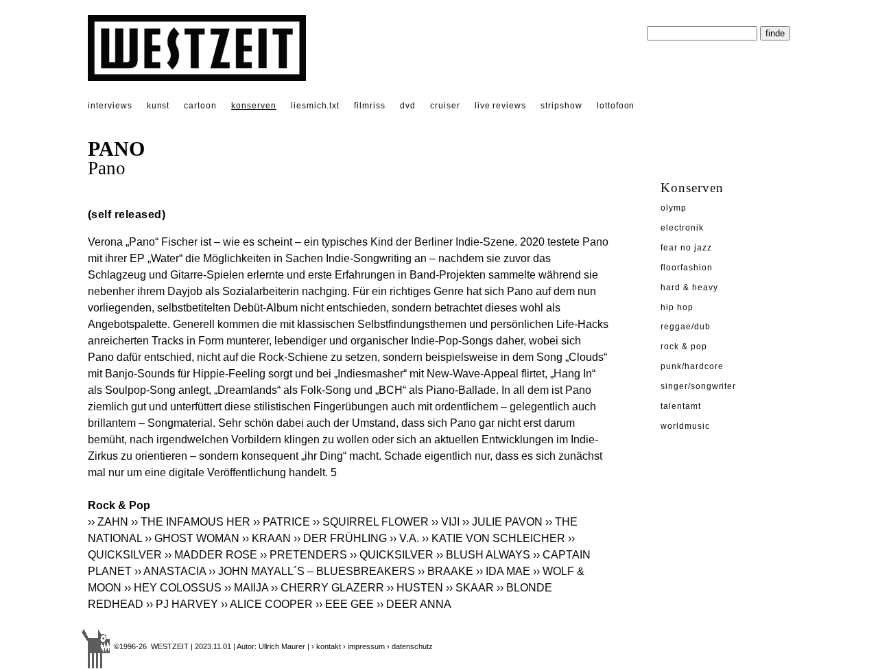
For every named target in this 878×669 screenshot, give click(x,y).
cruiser (445, 105)
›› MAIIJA (246, 588)
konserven (253, 105)
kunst (158, 105)
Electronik (682, 228)
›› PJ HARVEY (182, 604)
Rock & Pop (684, 346)
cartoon (200, 105)
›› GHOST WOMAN (192, 538)
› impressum (364, 646)
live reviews (501, 105)
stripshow (561, 105)
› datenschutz (410, 646)
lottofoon (616, 105)
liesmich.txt (315, 105)
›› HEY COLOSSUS (173, 588)
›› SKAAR (470, 588)
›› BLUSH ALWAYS (483, 555)
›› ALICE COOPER (267, 604)
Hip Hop (677, 307)
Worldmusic (685, 426)
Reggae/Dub (686, 326)
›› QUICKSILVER (392, 555)
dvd (408, 105)
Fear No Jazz (686, 248)
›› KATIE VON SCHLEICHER (493, 538)
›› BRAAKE (445, 571)
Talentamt (681, 406)
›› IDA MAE (503, 571)
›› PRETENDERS (305, 555)
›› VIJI (445, 522)
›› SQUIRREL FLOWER (371, 522)
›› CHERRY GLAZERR (327, 588)
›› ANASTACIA (170, 571)
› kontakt (326, 646)
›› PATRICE (281, 522)
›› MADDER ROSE (211, 555)
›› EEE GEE (345, 604)
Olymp (674, 208)
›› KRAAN (266, 538)
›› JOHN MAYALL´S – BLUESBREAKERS (312, 571)
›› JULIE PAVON (502, 522)
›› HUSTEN (416, 588)
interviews (110, 105)
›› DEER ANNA (414, 604)
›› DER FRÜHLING (340, 538)
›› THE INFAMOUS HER (190, 522)
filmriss (369, 105)
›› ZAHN (108, 522)
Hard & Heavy (689, 287)
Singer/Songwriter (698, 386)
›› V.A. (404, 538)
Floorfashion (687, 267)
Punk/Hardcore (692, 366)
